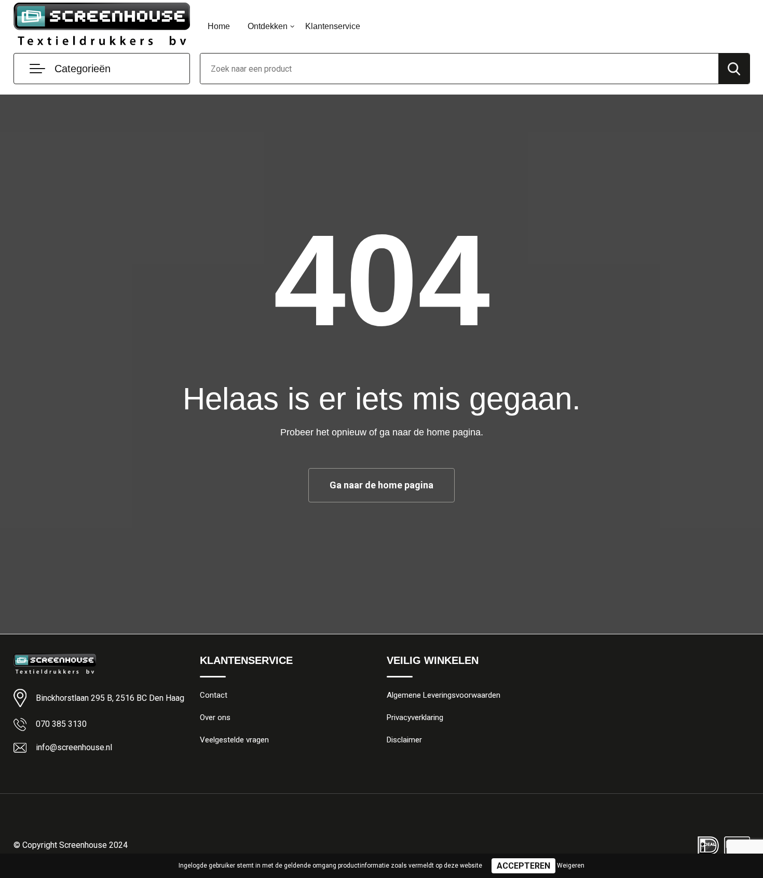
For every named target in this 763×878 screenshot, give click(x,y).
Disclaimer (404, 739)
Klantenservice (332, 26)
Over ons (215, 717)
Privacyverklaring (415, 717)
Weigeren (570, 865)
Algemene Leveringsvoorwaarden (443, 695)
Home (219, 26)
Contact (213, 695)
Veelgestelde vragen (234, 739)
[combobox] (459, 69)
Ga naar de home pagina (381, 485)
